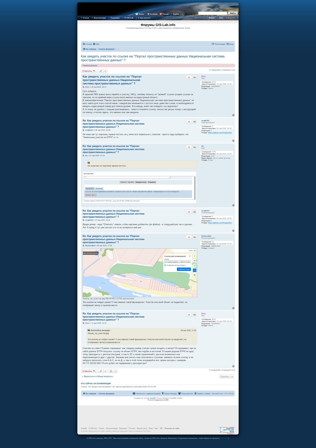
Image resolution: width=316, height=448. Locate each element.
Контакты (123, 428)
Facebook (154, 14)
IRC (161, 428)
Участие (132, 428)
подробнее (224, 438)
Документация (100, 18)
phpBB (152, 398)
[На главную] (158, 7)
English (176, 14)
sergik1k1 (205, 120)
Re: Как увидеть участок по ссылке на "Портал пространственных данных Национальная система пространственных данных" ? (113, 123)
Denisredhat (206, 236)
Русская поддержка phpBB (158, 400)
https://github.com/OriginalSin (220, 132)
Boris (203, 76)
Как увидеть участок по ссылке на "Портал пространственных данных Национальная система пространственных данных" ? (152, 58)
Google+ (166, 14)
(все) (145, 428)
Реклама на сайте (172, 428)
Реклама (231, 18)
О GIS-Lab (128, 18)
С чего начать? (144, 18)
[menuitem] (96, 44)
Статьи (86, 18)
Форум (212, 18)
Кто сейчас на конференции (96, 383)
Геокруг (230, 433)
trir (202, 146)
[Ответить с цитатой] (194, 77)
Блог (221, 18)
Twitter (141, 14)
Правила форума (90, 65)
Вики (151, 428)
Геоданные (115, 18)
